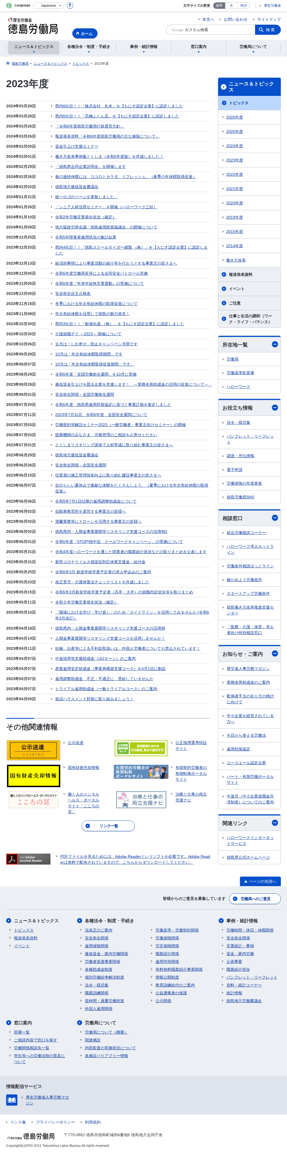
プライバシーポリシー (55, 1122)
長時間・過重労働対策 (104, 1001)
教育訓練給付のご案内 (175, 985)
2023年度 (234, 160)
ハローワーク (238, 386)
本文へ (208, 19)
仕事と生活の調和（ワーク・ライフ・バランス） (250, 319)
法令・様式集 (238, 422)
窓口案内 (23, 1022)
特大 (243, 6)
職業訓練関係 (96, 993)
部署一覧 (22, 1032)
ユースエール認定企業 (246, 763)
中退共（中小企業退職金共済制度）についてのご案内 (250, 799)
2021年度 (234, 188)
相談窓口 (233, 518)
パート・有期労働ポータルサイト (250, 779)
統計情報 (234, 993)
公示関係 (163, 1001)
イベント (237, 288)
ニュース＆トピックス (251, 87)
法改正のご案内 (98, 930)
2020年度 (234, 203)
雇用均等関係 (167, 961)
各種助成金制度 (98, 969)
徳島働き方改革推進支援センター (250, 610)
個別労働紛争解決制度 (104, 977)
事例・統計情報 (242, 920)
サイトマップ (269, 19)
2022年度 (234, 174)
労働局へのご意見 (255, 898)
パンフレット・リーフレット (250, 439)
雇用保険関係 (96, 946)
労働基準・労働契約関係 (177, 930)
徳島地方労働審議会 (244, 1001)
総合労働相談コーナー (246, 532)
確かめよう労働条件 (244, 579)
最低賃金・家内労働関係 (106, 953)
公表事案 (234, 961)
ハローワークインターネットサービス (250, 840)
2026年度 (234, 117)
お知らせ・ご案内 (243, 654)
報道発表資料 (241, 274)
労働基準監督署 (240, 373)
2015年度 (234, 231)
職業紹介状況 (238, 969)
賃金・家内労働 (240, 953)
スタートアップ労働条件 (248, 593)
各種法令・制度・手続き (109, 920)
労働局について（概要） (106, 1032)
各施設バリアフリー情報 (106, 1055)
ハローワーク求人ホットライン (250, 549)
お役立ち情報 (238, 408)
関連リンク (235, 823)
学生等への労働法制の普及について (39, 1058)
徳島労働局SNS (240, 497)
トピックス (239, 103)
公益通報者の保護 (171, 993)
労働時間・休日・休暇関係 (250, 930)
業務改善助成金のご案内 (248, 682)
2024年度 (234, 146)
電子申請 (234, 469)
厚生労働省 (272, 6)
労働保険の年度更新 (244, 483)
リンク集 (18, 1122)
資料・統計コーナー (244, 985)
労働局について (100, 1022)
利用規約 (93, 1122)
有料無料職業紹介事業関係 (179, 969)
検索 (271, 29)
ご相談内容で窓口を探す (35, 1040)
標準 (219, 6)
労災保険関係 (167, 946)
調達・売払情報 (240, 456)
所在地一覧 (235, 345)
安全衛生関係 (96, 938)
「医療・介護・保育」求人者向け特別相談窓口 (250, 630)
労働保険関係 (167, 938)
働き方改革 (236, 260)
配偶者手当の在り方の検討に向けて (250, 699)
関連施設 (93, 1040)
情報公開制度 (167, 977)
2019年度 (234, 217)
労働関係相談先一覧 (31, 1048)
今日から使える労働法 (246, 735)
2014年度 (234, 246)
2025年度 (234, 131)
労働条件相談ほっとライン (250, 566)
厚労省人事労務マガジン (248, 668)
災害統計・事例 (240, 946)
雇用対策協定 (238, 749)
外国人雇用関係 (98, 1008)
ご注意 (235, 303)
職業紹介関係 (167, 953)
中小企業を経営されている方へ (250, 718)
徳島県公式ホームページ (248, 857)
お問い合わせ (235, 19)
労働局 (233, 359)
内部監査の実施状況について (110, 1048)
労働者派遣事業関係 (102, 961)
